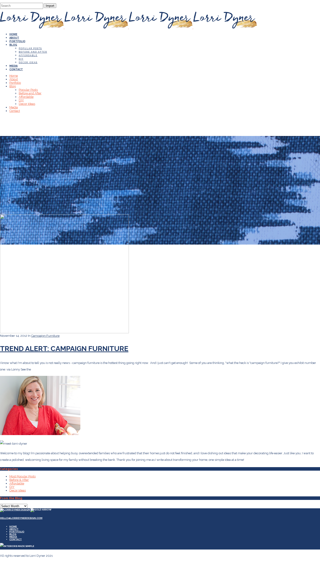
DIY (12, 487)
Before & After (19, 480)
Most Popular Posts (22, 476)
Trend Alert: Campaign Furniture (64, 348)
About (14, 529)
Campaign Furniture (45, 335)
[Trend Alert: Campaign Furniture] (64, 332)
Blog (12, 534)
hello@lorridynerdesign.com (21, 518)
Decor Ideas (17, 490)
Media (13, 536)
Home (13, 526)
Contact (15, 539)
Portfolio (16, 531)
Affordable (16, 483)
